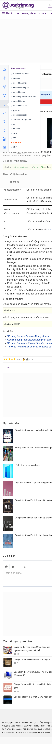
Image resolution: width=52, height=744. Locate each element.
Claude (42, 13)
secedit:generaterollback (24, 96)
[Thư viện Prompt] (4, 78)
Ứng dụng (44, 723)
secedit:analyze (20, 83)
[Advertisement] (20, 173)
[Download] (4, 121)
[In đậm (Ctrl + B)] (12, 566)
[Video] (4, 130)
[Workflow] (4, 95)
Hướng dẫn (34, 723)
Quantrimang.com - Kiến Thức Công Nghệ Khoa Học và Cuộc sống (19, 5)
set (14, 124)
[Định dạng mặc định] (24, 566)
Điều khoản (15, 723)
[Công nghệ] (4, 104)
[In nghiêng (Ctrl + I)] (18, 566)
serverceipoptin (20, 115)
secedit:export (19, 92)
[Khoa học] (4, 147)
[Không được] (4, 359)
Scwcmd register (20, 74)
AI (18, 13)
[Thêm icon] (6, 566)
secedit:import (19, 101)
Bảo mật (25, 723)
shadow (17, 142)
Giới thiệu (6, 723)
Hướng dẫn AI (29, 13)
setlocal (16, 128)
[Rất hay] (14, 359)
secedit (16, 78)
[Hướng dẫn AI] (4, 86)
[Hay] (12, 359)
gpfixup (16, 110)
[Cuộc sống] (4, 138)
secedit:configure (21, 87)
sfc (14, 138)
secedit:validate (20, 106)
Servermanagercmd (22, 119)
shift (15, 147)
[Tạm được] (6, 359)
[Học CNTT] (4, 112)
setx (15, 133)
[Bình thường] (9, 359)
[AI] (4, 69)
